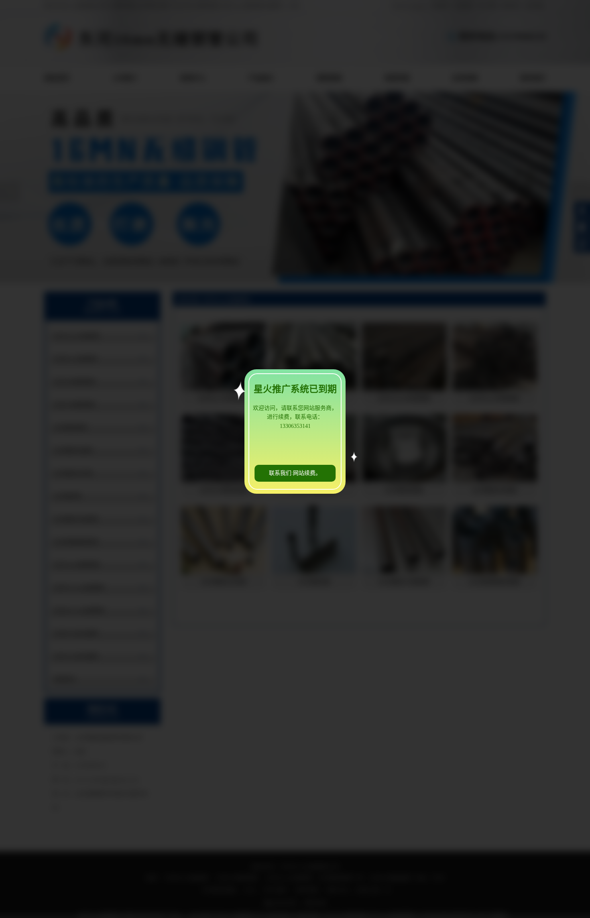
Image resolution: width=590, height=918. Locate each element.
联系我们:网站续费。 (295, 473)
